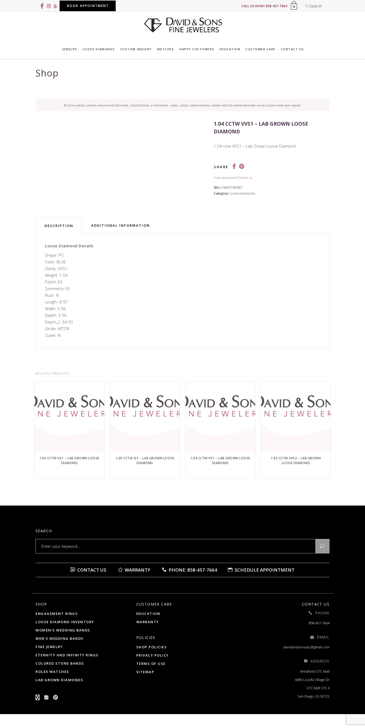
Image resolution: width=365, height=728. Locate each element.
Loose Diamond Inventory (65, 621)
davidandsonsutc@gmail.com (306, 647)
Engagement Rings (57, 613)
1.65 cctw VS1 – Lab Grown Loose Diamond (69, 460)
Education (148, 613)
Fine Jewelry (49, 646)
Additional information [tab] (120, 225)
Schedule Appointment (264, 570)
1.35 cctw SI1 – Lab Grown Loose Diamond (144, 460)
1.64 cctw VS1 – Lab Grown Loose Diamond (220, 460)
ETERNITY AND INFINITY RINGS (67, 655)
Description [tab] (59, 225)
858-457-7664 (319, 623)
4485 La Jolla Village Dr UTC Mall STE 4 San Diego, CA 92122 (312, 688)
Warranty (137, 570)
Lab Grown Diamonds (59, 679)
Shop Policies (151, 647)
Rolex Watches (52, 671)
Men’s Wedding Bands (60, 638)
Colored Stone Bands (60, 663)
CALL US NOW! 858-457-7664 (264, 6)
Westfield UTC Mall (314, 671)
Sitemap (145, 671)
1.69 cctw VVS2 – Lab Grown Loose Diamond (296, 460)
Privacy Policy (152, 655)
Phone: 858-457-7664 (192, 570)
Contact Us (91, 570)
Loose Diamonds (242, 193)
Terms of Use (151, 663)
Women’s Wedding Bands (63, 630)
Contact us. (245, 177)
